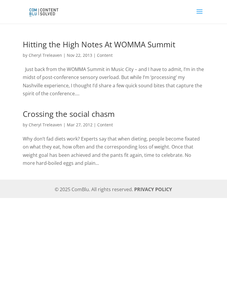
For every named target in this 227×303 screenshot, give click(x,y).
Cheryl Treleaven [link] (45, 55)
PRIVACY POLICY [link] (153, 189)
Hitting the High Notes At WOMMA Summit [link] (99, 44)
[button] (199, 15)
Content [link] (105, 55)
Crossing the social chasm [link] (69, 114)
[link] (43, 11)
